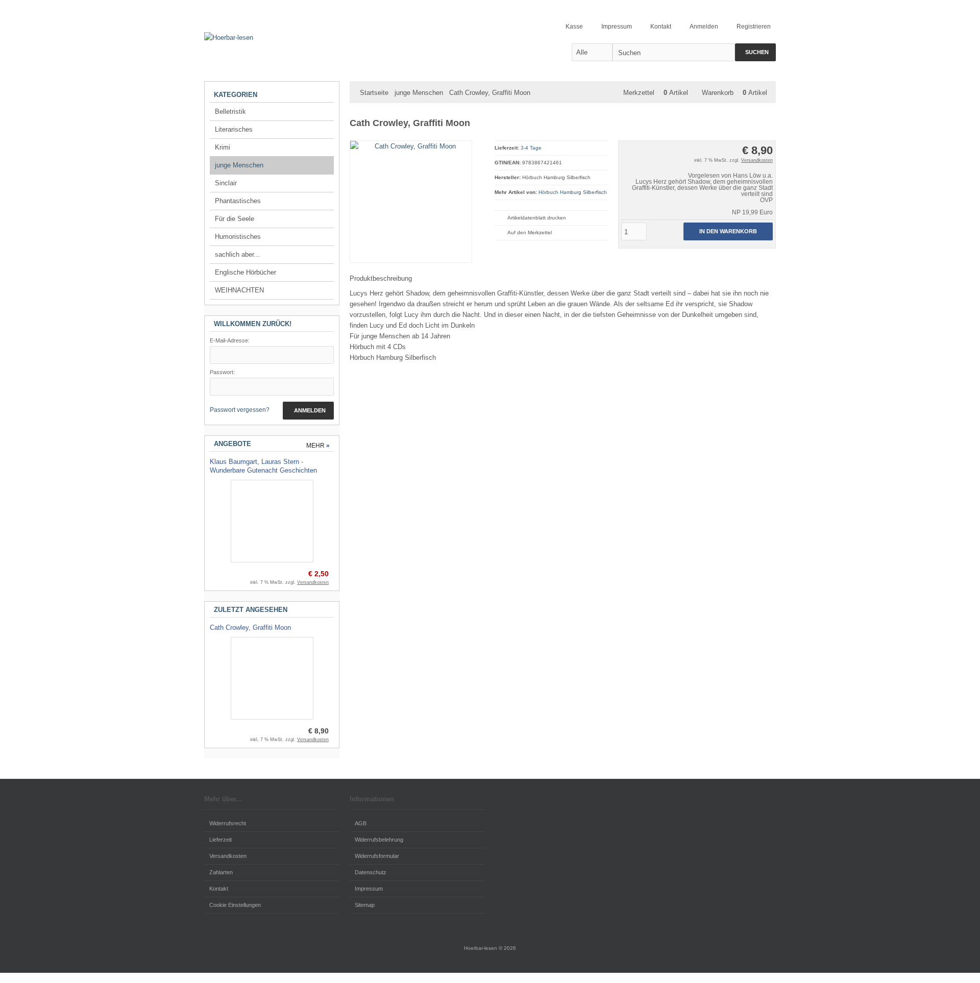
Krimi (222, 147)
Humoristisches (238, 236)
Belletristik (230, 111)
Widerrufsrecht (227, 823)
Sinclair (226, 183)
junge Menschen (239, 165)
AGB (360, 823)
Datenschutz (370, 872)
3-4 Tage (531, 148)
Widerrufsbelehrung (379, 840)
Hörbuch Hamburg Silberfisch (572, 192)
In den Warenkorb (728, 231)
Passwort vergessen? (240, 409)
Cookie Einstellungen (235, 905)
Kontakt (218, 889)
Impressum (369, 889)
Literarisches (234, 129)
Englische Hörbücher (245, 272)
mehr (318, 445)
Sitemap (365, 905)
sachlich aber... (237, 254)
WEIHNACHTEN (239, 290)
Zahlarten (221, 872)
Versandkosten (757, 160)
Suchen (755, 52)
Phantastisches (238, 201)
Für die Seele (234, 219)
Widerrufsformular (377, 856)
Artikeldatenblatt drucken (536, 217)
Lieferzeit (220, 840)
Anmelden (308, 410)
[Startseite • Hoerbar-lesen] (306, 37)
